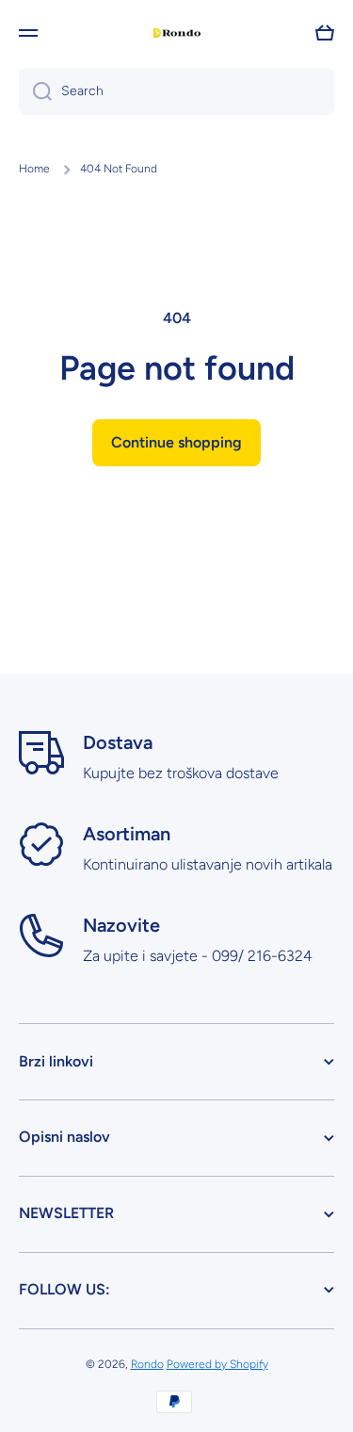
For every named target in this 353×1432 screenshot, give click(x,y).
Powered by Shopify (217, 1364)
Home (34, 168)
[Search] (35, 91)
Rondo (147, 1364)
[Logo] (177, 33)
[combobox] (176, 91)
